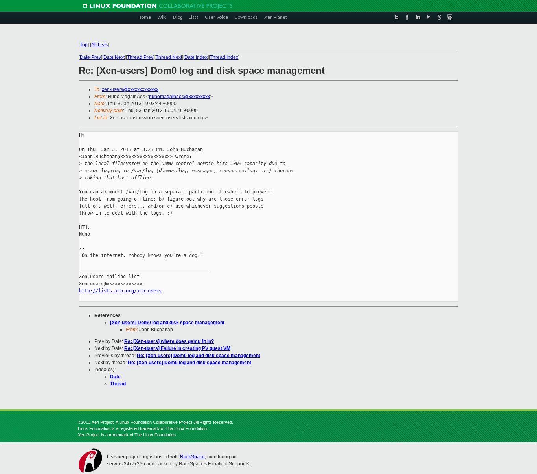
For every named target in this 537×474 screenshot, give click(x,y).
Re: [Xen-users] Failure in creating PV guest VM (177, 348)
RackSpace (192, 456)
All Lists (99, 44)
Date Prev (90, 57)
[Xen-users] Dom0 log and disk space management (167, 322)
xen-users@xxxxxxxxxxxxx (130, 89)
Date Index (196, 57)
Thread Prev (140, 57)
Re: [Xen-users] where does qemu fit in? (169, 341)
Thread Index (224, 57)
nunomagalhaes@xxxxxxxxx (179, 96)
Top (84, 44)
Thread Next (169, 57)
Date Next (114, 57)
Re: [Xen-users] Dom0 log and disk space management (198, 355)
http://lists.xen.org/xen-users (120, 291)
